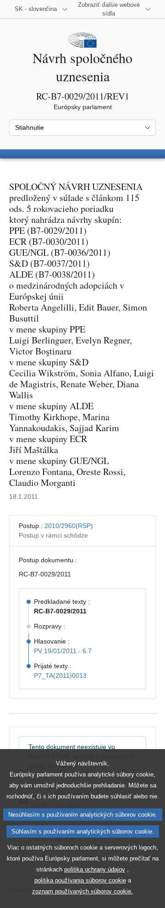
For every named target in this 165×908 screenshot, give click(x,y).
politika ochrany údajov (94, 869)
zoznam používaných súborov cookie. (82, 891)
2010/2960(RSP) (68, 525)
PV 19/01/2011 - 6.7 (63, 651)
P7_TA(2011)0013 (60, 675)
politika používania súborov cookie (80, 880)
